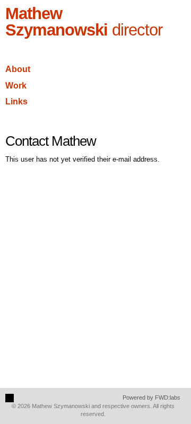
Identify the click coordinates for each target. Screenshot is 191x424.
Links (16, 101)
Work (16, 85)
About (17, 69)
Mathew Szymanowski (83, 21)
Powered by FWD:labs (151, 397)
